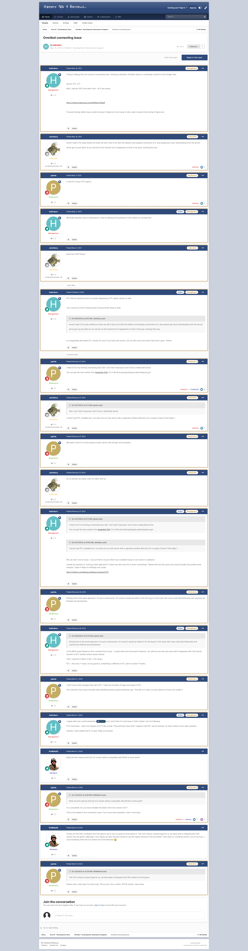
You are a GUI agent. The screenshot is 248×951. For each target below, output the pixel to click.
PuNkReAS (53, 751)
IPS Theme (45, 943)
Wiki (119, 17)
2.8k (54, 95)
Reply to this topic (194, 57)
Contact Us (54, 945)
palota (53, 175)
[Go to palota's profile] (53, 187)
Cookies (63, 945)
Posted (74, 68)
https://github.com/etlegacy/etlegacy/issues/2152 (87, 572)
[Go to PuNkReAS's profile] (53, 763)
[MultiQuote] (68, 128)
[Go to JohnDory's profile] (53, 149)
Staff (76, 23)
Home (47, 17)
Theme (44, 945)
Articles (66, 23)
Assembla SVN (101, 372)
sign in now (99, 905)
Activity (60, 17)
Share (181, 46)
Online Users (87, 23)
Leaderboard (105, 17)
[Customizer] (200, 7)
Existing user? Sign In (177, 8)
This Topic (195, 17)
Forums (45, 23)
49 (54, 778)
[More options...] (202, 68)
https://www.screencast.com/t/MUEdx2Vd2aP (85, 103)
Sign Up (193, 8)
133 (54, 202)
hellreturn (53, 68)
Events (55, 23)
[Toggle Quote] (70, 318)
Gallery (90, 17)
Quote (74, 128)
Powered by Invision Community (195, 945)
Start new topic (170, 57)
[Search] (205, 17)
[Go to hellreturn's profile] (46, 46)
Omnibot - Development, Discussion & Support (83, 48)
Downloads (74, 17)
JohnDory (53, 137)
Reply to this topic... (65, 915)
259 (54, 163)
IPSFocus (55, 943)
